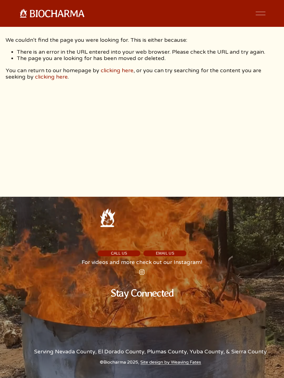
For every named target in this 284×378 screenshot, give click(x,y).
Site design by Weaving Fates (170, 362)
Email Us (165, 253)
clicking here (117, 70)
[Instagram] (142, 272)
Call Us (119, 253)
